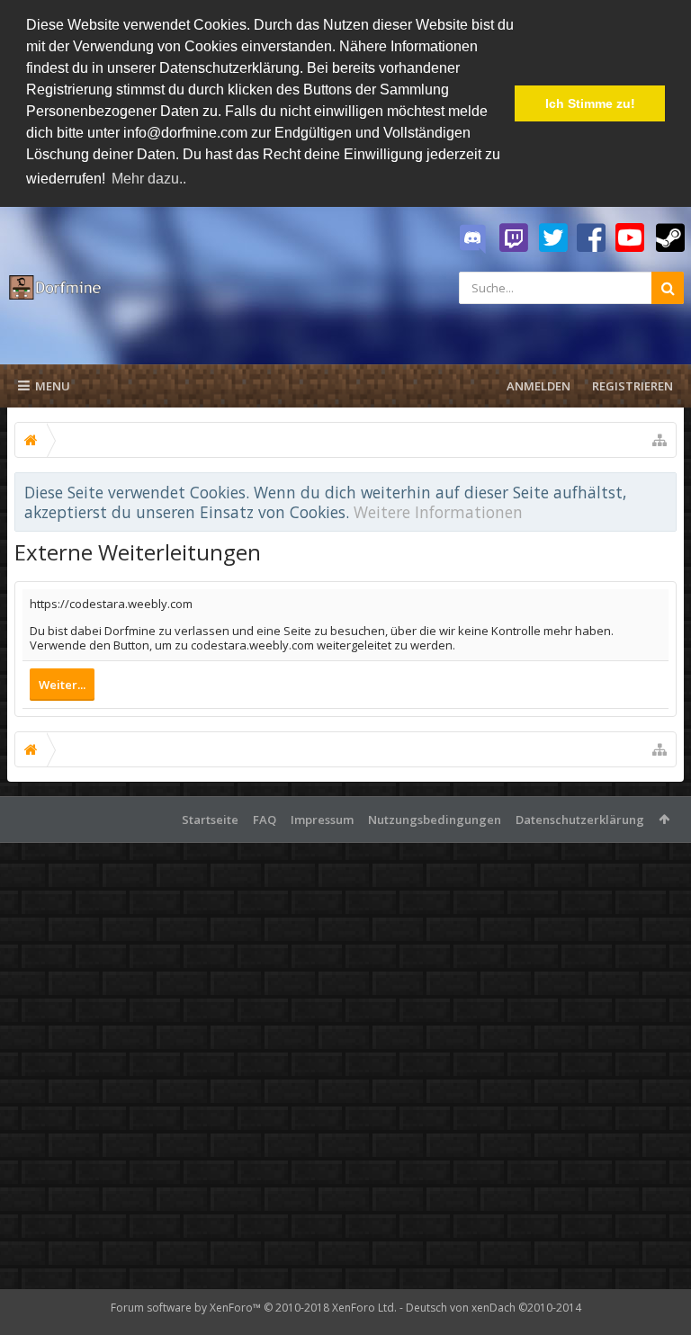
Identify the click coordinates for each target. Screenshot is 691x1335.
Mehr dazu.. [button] (149, 178)
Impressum (322, 819)
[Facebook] (591, 238)
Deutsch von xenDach (493, 1307)
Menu (52, 386)
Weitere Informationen (438, 512)
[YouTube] (629, 238)
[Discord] (472, 239)
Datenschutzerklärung (580, 819)
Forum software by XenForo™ (254, 1307)
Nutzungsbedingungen (434, 819)
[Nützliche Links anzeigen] (659, 440)
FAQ (264, 819)
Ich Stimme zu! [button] (590, 103)
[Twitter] (553, 238)
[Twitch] (513, 238)
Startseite (210, 819)
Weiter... (62, 684)
